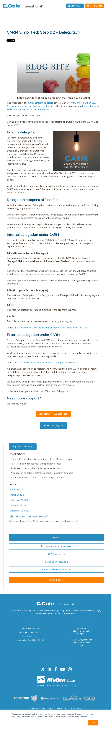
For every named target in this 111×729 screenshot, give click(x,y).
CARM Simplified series (40, 102)
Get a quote (57, 579)
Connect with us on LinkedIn (57, 546)
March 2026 (17, 494)
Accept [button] (92, 723)
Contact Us (75, 5)
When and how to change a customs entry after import (38, 477)
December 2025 (19, 510)
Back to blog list (54, 425)
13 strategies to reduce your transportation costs (36, 463)
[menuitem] (38, 708)
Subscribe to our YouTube (58, 569)
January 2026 (18, 505)
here (85, 716)
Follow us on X (57, 554)
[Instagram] (70, 669)
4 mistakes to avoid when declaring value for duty (36, 468)
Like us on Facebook (57, 561)
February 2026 (19, 500)
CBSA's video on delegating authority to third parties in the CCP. (46, 362)
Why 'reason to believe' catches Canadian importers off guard (42, 472)
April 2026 (16, 489)
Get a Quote (95, 5)
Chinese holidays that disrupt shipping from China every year (42, 459)
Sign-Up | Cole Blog (22, 446)
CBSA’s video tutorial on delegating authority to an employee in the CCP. (50, 327)
